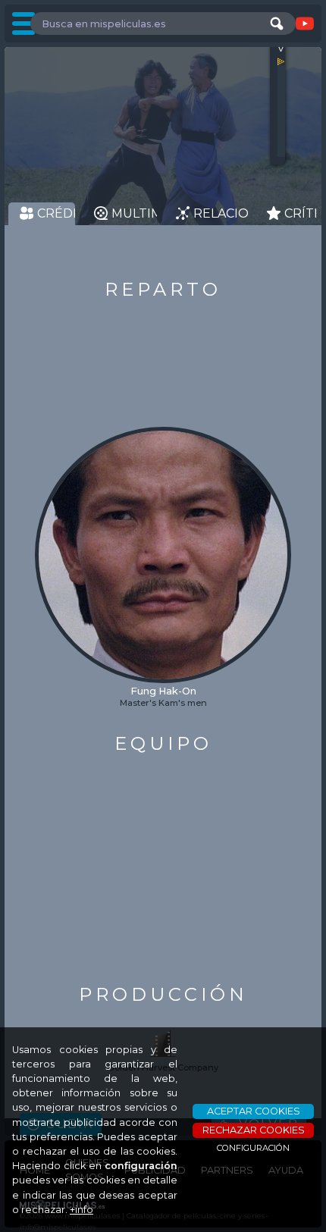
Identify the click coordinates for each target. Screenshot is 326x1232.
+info (81, 1209)
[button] (47, 526)
